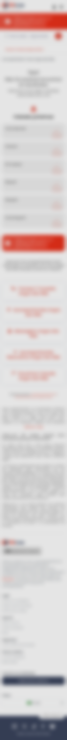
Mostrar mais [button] (33, 427)
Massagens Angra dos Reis (36, 333)
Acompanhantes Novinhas (44, 394)
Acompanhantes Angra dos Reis (36, 312)
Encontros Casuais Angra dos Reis (36, 376)
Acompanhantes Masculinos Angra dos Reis (33, 355)
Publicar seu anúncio (33, 681)
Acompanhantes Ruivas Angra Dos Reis (33, 397)
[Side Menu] (61, 7)
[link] (33, 131)
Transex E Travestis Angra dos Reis (36, 291)
